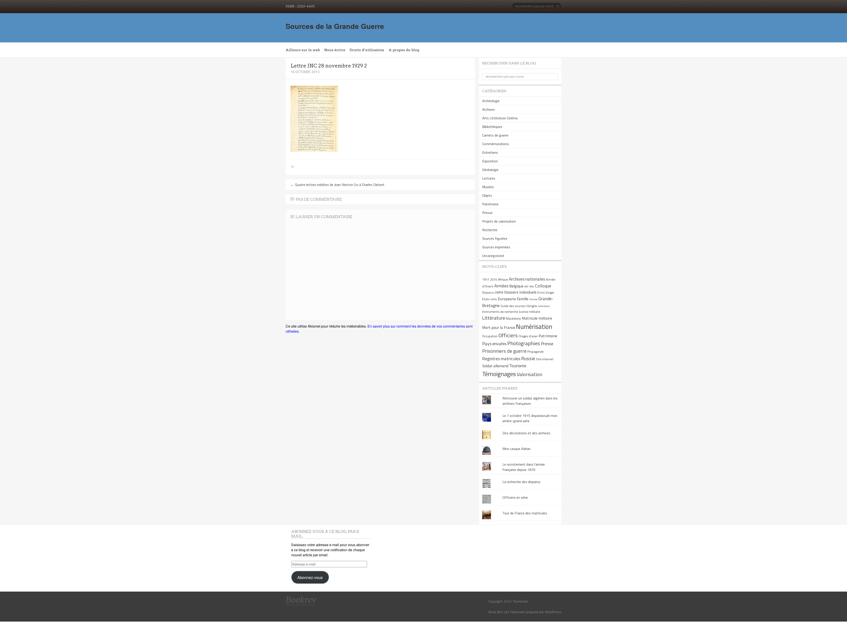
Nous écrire (334, 50)
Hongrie (532, 306)
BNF (526, 286)
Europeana (507, 299)
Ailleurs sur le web (303, 50)
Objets (487, 195)
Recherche (489, 229)
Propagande (535, 351)
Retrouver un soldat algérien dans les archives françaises (530, 400)
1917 (485, 279)
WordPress (553, 612)
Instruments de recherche (500, 311)
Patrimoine (490, 204)
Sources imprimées (496, 247)
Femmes (533, 299)
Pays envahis (494, 343)
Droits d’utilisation (367, 50)
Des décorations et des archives (526, 433)
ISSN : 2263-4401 (300, 6)
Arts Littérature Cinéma (499, 118)
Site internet (545, 359)
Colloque (543, 285)
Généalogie (490, 169)
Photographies (523, 343)
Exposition (490, 161)
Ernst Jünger (545, 292)
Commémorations (495, 143)
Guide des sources (513, 306)
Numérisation (534, 326)
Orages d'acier (528, 336)
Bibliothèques (492, 126)
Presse (487, 212)
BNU (532, 286)
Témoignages (499, 374)
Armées (501, 285)
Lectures (488, 178)
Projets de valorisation (499, 221)
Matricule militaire (537, 318)
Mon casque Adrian (516, 448)
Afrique (503, 279)
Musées (488, 186)
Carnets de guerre (495, 135)
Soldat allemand (495, 366)
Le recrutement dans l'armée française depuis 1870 (523, 467)
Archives (488, 109)
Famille (522, 299)
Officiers (508, 335)
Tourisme (517, 365)
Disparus (488, 292)
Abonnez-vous (310, 577)
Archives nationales (527, 278)
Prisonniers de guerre (504, 351)
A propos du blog (404, 50)
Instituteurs (544, 306)
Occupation (490, 336)
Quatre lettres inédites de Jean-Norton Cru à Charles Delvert (337, 184)
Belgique (516, 286)
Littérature (493, 318)
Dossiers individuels (520, 292)
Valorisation (529, 374)
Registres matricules (501, 358)
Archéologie (491, 100)
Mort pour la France (498, 327)
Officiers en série (515, 497)
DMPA (499, 292)
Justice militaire (529, 311)
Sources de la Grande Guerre (335, 26)
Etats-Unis (489, 299)
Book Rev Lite (498, 612)
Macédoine (513, 318)
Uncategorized (493, 255)
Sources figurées (494, 238)
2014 (493, 279)
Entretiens (490, 152)
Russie (528, 358)
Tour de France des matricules (524, 513)
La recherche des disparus (521, 481)
